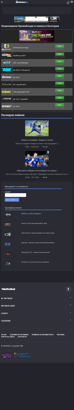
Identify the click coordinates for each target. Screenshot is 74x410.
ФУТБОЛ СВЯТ (8, 305)
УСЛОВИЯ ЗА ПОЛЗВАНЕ (19, 335)
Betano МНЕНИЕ (59, 79)
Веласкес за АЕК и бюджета (31, 213)
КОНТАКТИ (22, 337)
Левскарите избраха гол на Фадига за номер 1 (37, 170)
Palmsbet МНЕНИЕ (59, 86)
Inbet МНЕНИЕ (60, 93)
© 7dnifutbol (6, 346)
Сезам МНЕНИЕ (59, 100)
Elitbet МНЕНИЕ (59, 49)
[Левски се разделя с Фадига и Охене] (37, 135)
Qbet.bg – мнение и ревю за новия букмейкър (37, 243)
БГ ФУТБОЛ (6, 298)
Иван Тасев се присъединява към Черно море (37, 233)
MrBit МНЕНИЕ (60, 64)
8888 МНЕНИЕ (60, 71)
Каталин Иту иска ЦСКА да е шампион (35, 262)
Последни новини (12, 115)
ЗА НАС (4, 335)
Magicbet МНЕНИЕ (60, 57)
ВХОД (60, 46)
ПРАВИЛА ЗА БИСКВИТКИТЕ (43, 335)
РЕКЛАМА (60, 335)
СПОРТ (4, 313)
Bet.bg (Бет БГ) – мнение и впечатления (35, 252)
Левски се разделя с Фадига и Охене (37, 140)
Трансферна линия (13, 208)
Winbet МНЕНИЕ (59, 108)
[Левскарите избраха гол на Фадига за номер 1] (37, 166)
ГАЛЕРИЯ (5, 321)
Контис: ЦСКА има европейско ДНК (34, 223)
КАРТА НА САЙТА (8, 337)
